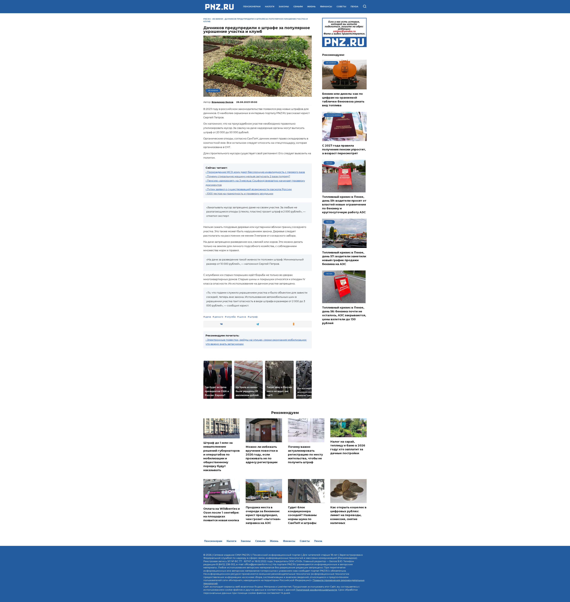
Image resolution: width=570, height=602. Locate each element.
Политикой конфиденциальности (316, 589)
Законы (284, 6)
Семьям (298, 6)
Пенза (354, 6)
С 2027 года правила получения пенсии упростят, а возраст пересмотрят (344, 149)
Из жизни (217, 19)
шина (242, 316)
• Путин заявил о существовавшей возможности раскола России (249, 189)
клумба (231, 316)
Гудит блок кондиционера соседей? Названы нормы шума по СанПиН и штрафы (302, 515)
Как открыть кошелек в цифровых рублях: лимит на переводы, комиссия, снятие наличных (348, 515)
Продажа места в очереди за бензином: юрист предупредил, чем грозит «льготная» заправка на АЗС (263, 515)
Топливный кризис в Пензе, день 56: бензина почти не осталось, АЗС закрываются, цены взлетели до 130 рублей (344, 315)
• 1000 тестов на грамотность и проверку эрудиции (239, 193)
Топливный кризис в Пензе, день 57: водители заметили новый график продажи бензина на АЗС (344, 258)
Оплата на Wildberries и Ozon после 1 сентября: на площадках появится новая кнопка (221, 514)
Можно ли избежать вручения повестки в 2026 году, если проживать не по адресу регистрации (262, 454)
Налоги (269, 6)
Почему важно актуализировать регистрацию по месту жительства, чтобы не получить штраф (305, 454)
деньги (218, 316)
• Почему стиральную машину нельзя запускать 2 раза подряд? (248, 176)
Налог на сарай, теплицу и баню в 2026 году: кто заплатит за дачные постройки (347, 447)
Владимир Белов (222, 102)
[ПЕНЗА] (344, 190)
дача (208, 316)
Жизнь (311, 6)
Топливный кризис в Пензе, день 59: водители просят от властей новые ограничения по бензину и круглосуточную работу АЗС (344, 204)
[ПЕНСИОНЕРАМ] (344, 139)
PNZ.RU (207, 19)
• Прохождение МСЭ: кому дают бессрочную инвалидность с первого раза (255, 172)
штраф (254, 316)
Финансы (326, 6)
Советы (341, 6)
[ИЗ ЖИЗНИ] (344, 87)
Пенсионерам (252, 6)
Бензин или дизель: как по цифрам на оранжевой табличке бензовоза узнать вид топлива (343, 99)
